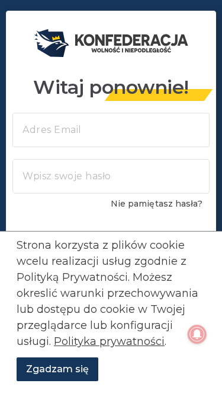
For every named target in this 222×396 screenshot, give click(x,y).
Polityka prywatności (109, 341)
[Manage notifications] (197, 334)
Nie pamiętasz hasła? (156, 203)
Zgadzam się (57, 369)
